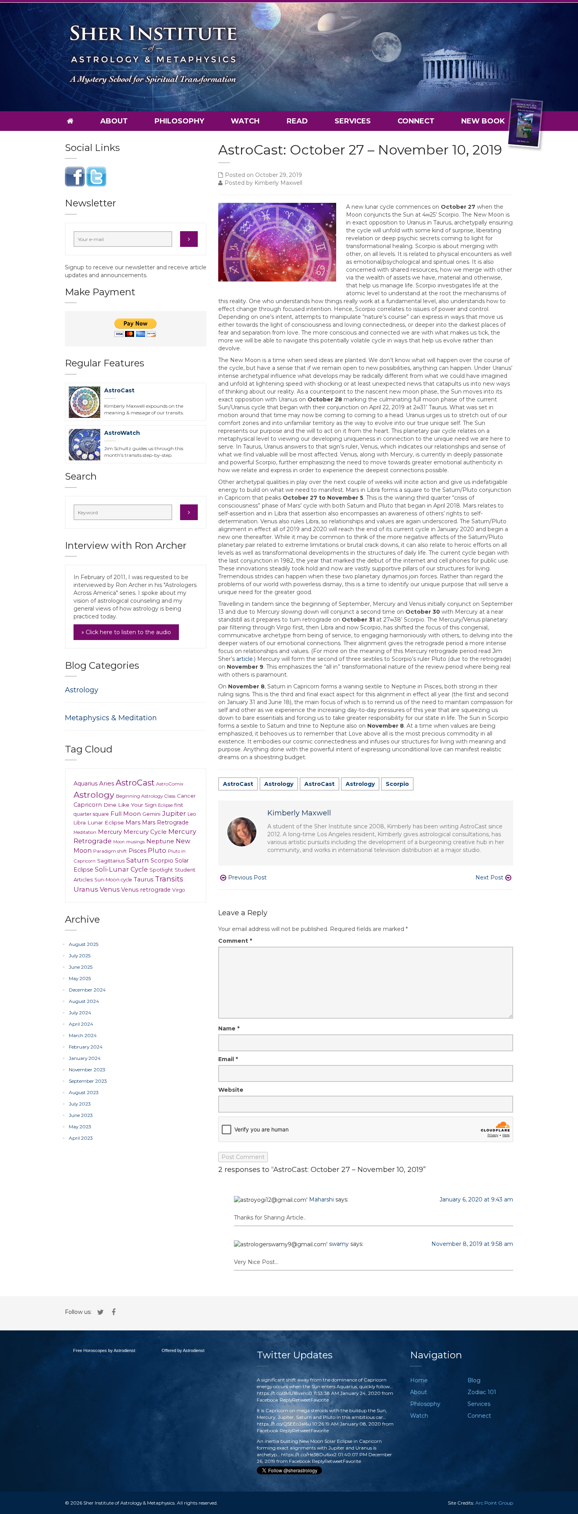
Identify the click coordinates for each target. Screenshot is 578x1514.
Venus (110, 889)
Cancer (186, 796)
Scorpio (397, 783)
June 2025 (80, 967)
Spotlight (161, 869)
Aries (106, 783)
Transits (169, 878)
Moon (119, 841)
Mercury (110, 831)
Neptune (160, 841)
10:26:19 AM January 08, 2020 (346, 1424)
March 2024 (83, 1035)
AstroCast (238, 783)
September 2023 (88, 1081)
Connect (416, 121)
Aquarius (86, 783)
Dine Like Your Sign (129, 805)
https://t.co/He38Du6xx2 (309, 1454)
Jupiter (174, 813)
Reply (286, 1400)
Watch (245, 121)
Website (230, 1089)
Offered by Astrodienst (183, 1350)
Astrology (278, 783)
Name (228, 1028)
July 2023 (80, 1104)
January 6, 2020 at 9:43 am (476, 1199)
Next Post (489, 877)
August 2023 (84, 1092)
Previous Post (247, 877)
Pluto (157, 850)
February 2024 (86, 1047)
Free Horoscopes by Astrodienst (104, 1350)
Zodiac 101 (482, 1392)
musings (135, 841)
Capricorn (88, 804)
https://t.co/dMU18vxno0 (284, 1393)
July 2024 (80, 1012)
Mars (132, 822)
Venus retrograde (146, 889)
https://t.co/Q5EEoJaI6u (284, 1424)
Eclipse (165, 805)
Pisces (137, 850)
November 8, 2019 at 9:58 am (472, 1243)
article (244, 658)
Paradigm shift (110, 851)
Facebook (267, 1400)
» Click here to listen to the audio (126, 632)
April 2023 (81, 1138)
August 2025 (83, 944)
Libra (80, 823)
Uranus (86, 889)
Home (419, 1380)
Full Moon (125, 813)
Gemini (151, 814)
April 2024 (81, 1024)
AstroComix (169, 784)
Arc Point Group (494, 1503)
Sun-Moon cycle (113, 880)
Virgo (178, 890)
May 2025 (80, 978)
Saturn (137, 860)
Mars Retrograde (165, 822)
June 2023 (81, 1115)
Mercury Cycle (145, 831)
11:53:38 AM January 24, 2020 (347, 1393)
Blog (474, 1380)
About (114, 121)
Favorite (320, 1400)
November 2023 (87, 1069)
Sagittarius (111, 860)
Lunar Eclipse (105, 822)
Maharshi (321, 1199)
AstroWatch (122, 432)
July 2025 (79, 955)
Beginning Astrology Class (145, 796)
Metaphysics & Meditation (111, 718)
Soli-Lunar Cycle (121, 869)
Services (353, 121)
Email (228, 1059)
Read (297, 121)
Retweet (301, 1400)
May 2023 (80, 1127)
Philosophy (179, 121)
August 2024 (84, 1001)
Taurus (143, 879)
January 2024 (85, 1058)
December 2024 (87, 990)
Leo (192, 814)
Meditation (85, 832)
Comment (235, 940)
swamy (339, 1243)
